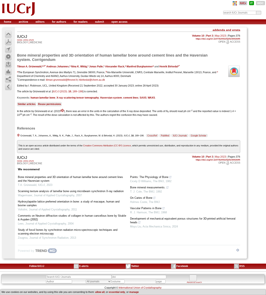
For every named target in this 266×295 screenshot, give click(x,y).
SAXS (143, 97)
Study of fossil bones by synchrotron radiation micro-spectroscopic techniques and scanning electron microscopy (67, 231)
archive (24, 21)
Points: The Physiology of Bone (149, 177)
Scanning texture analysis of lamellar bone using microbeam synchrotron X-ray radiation (71, 191)
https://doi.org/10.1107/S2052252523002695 (218, 39)
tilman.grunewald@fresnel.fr (62, 79)
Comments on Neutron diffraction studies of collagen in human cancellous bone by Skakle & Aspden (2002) (72, 217)
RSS (242, 266)
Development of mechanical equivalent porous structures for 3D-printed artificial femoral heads (182, 220)
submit (100, 21)
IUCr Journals (180, 135)
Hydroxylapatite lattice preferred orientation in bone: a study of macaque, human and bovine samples (68, 203)
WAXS (151, 97)
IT (251, 3)
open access (119, 21)
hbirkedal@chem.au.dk (92, 79)
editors (40, 21)
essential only (117, 292)
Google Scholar (198, 135)
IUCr (243, 3)
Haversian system (111, 97)
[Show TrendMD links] (237, 250)
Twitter (135, 266)
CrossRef (152, 135)
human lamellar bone (43, 97)
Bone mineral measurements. (147, 187)
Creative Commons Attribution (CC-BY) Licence (107, 145)
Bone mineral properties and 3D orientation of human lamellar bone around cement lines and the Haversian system (70, 178)
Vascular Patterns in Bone (145, 208)
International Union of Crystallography (140, 287)
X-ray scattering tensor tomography (78, 97)
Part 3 (209, 35)
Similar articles (27, 104)
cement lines (130, 97)
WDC (260, 3)
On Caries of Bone (141, 197)
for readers (81, 21)
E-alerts (84, 266)
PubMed (165, 135)
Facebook (182, 266)
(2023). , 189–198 (68, 91)
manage (134, 292)
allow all (100, 292)
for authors (59, 21)
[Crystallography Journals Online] (235, 3)
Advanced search (194, 282)
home (8, 21)
